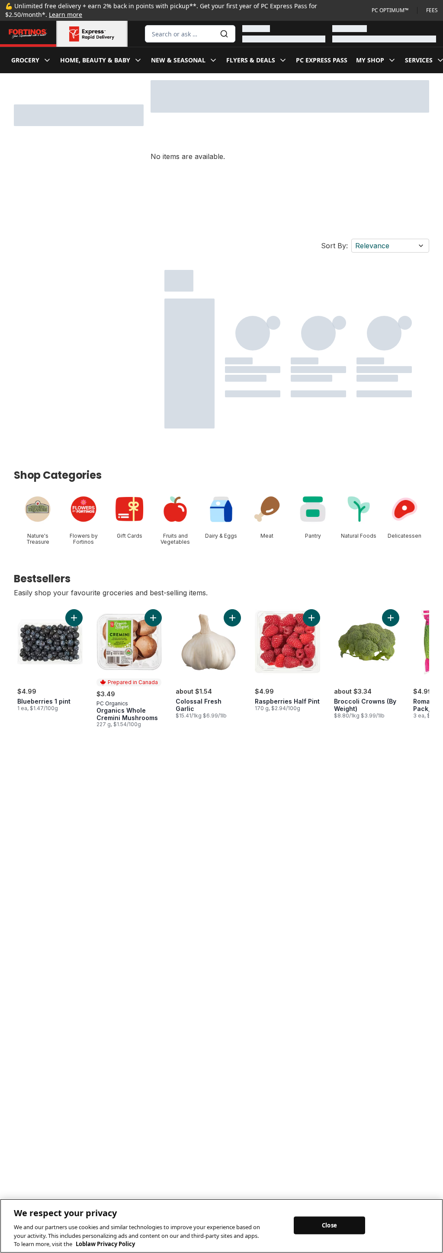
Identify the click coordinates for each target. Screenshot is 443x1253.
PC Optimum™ (390, 10)
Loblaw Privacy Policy (105, 1244)
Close (329, 1225)
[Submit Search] (224, 33)
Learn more (65, 14)
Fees (432, 10)
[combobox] (190, 33)
